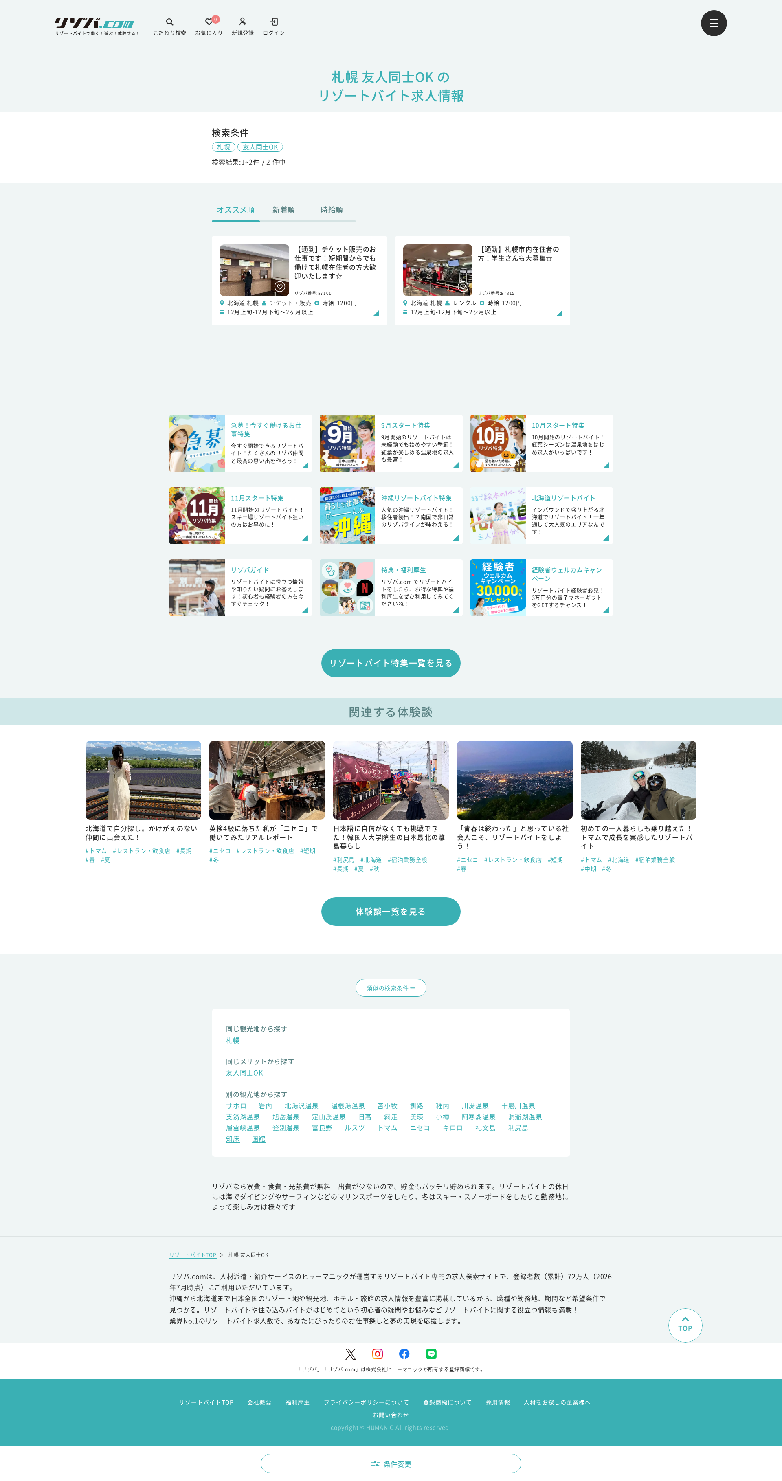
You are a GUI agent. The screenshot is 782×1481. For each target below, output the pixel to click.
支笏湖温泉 (243, 1117)
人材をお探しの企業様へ (557, 1402)
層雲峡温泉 (243, 1128)
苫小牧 (387, 1106)
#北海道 (247, 859)
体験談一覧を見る (391, 911)
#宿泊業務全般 (283, 859)
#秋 (251, 868)
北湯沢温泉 (302, 1106)
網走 (391, 1117)
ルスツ (355, 1128)
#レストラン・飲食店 (142, 850)
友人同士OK (260, 147)
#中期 (464, 868)
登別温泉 (286, 1128)
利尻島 (518, 1128)
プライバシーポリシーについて (366, 1402)
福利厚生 (298, 1402)
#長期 (217, 868)
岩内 (265, 1106)
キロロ (453, 1128)
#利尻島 (220, 859)
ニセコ (420, 1128)
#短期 (184, 850)
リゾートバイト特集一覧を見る (391, 663)
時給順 (332, 209)
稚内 (443, 1106)
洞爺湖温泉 (525, 1117)
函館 (259, 1139)
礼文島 (485, 1128)
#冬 (90, 859)
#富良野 (591, 850)
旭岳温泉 (286, 1117)
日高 (365, 1117)
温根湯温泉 (348, 1106)
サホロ (236, 1106)
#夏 (235, 868)
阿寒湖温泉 (479, 1117)
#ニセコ (96, 850)
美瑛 (417, 1117)
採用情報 (498, 1402)
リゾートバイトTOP (193, 1254)
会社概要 (259, 1402)
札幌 (223, 147)
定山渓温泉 (329, 1117)
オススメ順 (236, 209)
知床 (233, 1139)
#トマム (468, 859)
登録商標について (447, 1402)
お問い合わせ (391, 1415)
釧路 (417, 1106)
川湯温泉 (475, 1106)
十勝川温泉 (518, 1106)
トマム (387, 1128)
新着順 (283, 209)
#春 (338, 868)
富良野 (322, 1128)
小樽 (443, 1117)
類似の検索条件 (388, 988)
